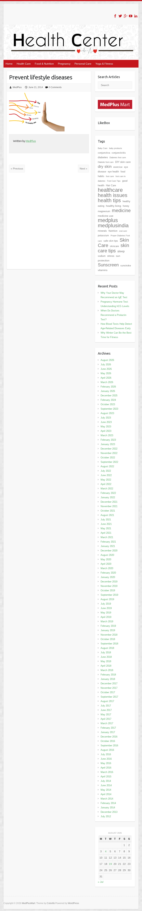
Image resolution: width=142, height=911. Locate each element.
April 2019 (106, 617)
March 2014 (107, 798)
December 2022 (109, 448)
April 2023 (106, 431)
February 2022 (108, 493)
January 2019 (108, 630)
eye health (113, 171)
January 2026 (108, 391)
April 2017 (106, 719)
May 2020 (106, 559)
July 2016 (106, 754)
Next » (83, 168)
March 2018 (107, 670)
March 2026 (107, 382)
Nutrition (113, 230)
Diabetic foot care (106, 162)
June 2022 (106, 475)
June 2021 (106, 524)
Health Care (24, 63)
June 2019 (106, 608)
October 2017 (108, 692)
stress (110, 255)
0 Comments (55, 87)
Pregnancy (64, 63)
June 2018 (106, 657)
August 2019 (107, 599)
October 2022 (108, 457)
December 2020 (109, 550)
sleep (121, 251)
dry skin (105, 166)
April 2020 (106, 563)
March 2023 (107, 435)
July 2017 (106, 705)
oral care (123, 231)
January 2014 (108, 807)
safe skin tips (111, 240)
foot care (110, 176)
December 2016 (109, 736)
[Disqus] (49, 221)
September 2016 (109, 745)
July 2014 (106, 781)
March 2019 (107, 621)
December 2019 (109, 581)
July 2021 (106, 519)
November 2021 (109, 506)
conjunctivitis (119, 152)
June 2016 (106, 758)
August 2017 (107, 701)
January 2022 (108, 497)
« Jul (100, 881)
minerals (102, 230)
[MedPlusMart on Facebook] (115, 16)
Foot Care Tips (114, 181)
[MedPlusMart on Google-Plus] (125, 16)
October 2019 (108, 590)
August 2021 (107, 515)
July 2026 (106, 364)
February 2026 (108, 386)
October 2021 (108, 510)
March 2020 (107, 568)
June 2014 (106, 785)
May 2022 (106, 479)
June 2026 (106, 369)
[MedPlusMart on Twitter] (120, 16)
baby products (115, 148)
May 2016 (106, 763)
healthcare (110, 190)
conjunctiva (104, 152)
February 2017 (108, 727)
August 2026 (107, 360)
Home (9, 63)
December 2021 (109, 501)
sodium (102, 256)
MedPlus (17, 87)
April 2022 (106, 484)
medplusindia (113, 225)
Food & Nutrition (44, 63)
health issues (112, 195)
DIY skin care (123, 161)
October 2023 (108, 404)
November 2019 (109, 586)
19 (110, 863)
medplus (108, 220)
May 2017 (106, 714)
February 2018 (108, 674)
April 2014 (106, 794)
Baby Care (102, 148)
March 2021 (107, 537)
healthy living (113, 205)
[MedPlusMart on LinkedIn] (135, 16)
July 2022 (106, 470)
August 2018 (107, 648)
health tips (109, 200)
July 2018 (106, 652)
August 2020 (107, 555)
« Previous (17, 168)
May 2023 (106, 426)
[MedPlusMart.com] (115, 102)
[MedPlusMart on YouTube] (130, 16)
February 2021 (108, 541)
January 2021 (108, 546)
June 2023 (106, 422)
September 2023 (109, 408)
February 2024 (108, 400)
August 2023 (107, 413)
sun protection (109, 258)
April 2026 (106, 377)
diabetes (103, 157)
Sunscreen (108, 264)
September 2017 (109, 696)
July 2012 (106, 816)
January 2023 (108, 444)
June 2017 (106, 710)
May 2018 (106, 661)
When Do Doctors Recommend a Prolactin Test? (113, 315)
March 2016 (107, 772)
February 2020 (108, 572)
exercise (117, 167)
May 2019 (106, 612)
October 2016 (108, 741)
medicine (121, 210)
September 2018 (109, 643)
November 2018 (109, 634)
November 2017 (109, 688)
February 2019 (108, 626)
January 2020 (108, 577)
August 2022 (107, 466)
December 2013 (109, 812)
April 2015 (106, 776)
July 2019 (106, 603)
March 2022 (107, 488)
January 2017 (108, 732)
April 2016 (106, 767)
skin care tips (113, 248)
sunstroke (125, 265)
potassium (103, 235)
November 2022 (109, 453)
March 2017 (107, 723)
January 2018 (108, 679)
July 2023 (106, 417)
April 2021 (106, 532)
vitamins (102, 270)
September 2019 (109, 594)
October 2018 (108, 639)
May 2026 (106, 373)
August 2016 (107, 750)
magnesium (104, 211)
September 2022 (109, 462)
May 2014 (106, 789)
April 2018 (106, 665)
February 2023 (108, 439)
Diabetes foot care (117, 157)
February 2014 (108, 803)
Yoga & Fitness (104, 63)
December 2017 (109, 683)
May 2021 (106, 528)
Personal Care (83, 63)
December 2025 (109, 395)
